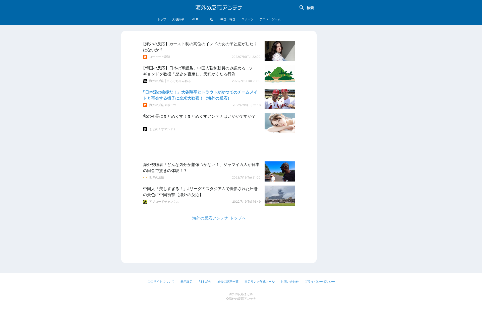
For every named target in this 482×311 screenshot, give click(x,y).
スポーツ (248, 19)
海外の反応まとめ (241, 294)
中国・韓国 (227, 19)
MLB (195, 19)
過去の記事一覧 (227, 281)
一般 (210, 19)
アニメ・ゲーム (270, 19)
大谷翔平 (178, 19)
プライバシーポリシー (320, 281)
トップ (161, 19)
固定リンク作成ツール (260, 281)
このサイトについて (160, 281)
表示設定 (186, 281)
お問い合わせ (290, 281)
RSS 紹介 (205, 281)
